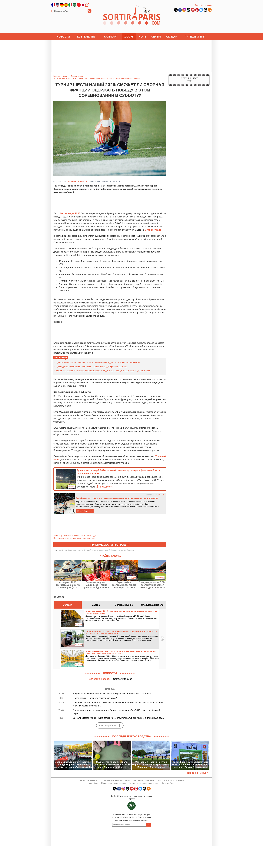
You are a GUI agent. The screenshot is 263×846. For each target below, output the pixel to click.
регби (61, 550)
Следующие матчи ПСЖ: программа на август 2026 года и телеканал (152, 585)
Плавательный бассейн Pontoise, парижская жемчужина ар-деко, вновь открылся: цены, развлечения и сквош (120, 652)
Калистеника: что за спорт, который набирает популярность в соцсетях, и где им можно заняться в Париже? (121, 632)
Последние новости (99, 679)
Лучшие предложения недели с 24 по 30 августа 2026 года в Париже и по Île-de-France (98, 362)
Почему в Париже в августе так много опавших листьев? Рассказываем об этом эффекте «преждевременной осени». (118, 704)
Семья (156, 36)
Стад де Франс (153, 229)
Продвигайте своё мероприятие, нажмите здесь (74, 538)
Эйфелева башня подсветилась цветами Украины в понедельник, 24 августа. (112, 693)
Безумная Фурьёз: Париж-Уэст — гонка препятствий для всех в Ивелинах (96, 585)
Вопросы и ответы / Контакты (171, 780)
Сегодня (67, 604)
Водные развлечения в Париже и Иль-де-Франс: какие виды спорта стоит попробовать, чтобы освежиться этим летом (73, 764)
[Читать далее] (105, 486)
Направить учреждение (143, 780)
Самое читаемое (122, 679)
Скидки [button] (171, 36)
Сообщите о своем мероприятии (115, 780)
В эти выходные (124, 604)
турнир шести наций (101, 550)
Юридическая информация (113, 783)
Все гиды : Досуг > (197, 773)
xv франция (70, 550)
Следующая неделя (152, 604)
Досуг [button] (129, 36)
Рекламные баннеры (88, 780)
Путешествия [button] (195, 36)
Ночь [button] (142, 36)
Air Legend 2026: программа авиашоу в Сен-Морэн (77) (67, 585)
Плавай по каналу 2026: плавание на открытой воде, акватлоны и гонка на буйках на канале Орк (121, 612)
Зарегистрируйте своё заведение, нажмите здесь (75, 535)
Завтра (96, 604)
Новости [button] (63, 36)
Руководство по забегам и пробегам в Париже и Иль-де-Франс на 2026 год (91, 366)
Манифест (93, 783)
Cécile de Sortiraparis (77, 181)
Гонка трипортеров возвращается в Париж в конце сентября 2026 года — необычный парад (116, 712)
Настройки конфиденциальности (143, 783)
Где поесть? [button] (86, 36)
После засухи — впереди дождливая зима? (95, 698)
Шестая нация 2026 (69, 213)
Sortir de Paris (168, 783)
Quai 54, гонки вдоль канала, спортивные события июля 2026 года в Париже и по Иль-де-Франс (112, 764)
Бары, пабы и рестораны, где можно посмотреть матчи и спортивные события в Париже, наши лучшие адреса (124, 585)
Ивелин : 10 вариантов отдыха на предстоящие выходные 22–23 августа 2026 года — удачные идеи (103, 370)
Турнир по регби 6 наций (122, 550)
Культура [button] (110, 36)
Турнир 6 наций (84, 550)
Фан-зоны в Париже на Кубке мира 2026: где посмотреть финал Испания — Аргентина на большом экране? (151, 764)
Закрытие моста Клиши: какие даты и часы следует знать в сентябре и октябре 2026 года (118, 717)
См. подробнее (107, 725)
